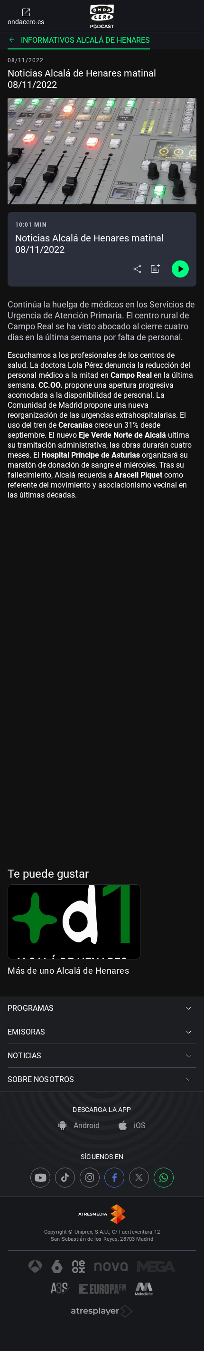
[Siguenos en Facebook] (114, 1178)
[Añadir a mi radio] (155, 268)
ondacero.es (26, 22)
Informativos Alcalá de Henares (85, 40)
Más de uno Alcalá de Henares (68, 971)
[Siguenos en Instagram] (90, 1178)
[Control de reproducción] (180, 269)
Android (86, 1125)
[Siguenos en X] (139, 1178)
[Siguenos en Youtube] (40, 1178)
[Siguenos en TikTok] (65, 1178)
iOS (139, 1125)
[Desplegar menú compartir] (137, 268)
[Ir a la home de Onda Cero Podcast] (102, 16)
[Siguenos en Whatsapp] (164, 1178)
